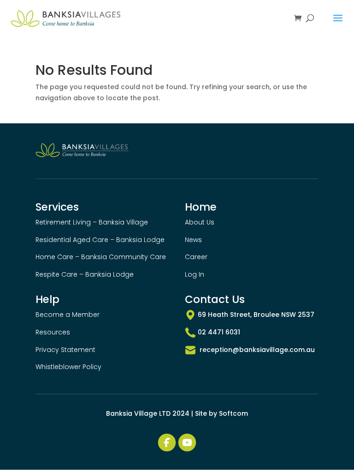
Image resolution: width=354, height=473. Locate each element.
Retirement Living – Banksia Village (91, 222)
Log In (194, 274)
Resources (52, 332)
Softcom (233, 413)
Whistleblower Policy (68, 366)
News (193, 239)
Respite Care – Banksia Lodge (84, 274)
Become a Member (67, 314)
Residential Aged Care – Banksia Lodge (100, 239)
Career (196, 256)
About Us (199, 222)
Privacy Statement (65, 349)
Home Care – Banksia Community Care (100, 256)
